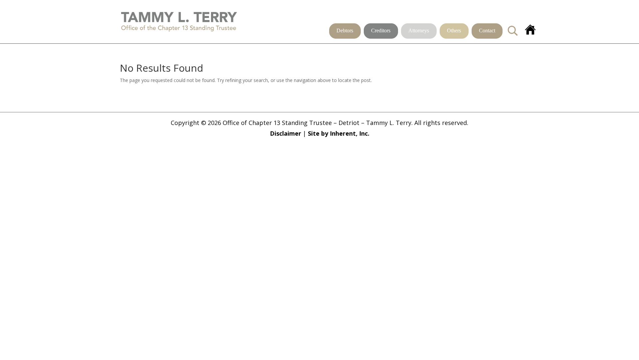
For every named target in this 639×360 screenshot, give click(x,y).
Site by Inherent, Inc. (338, 133)
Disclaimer (285, 133)
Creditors (380, 30)
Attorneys (418, 30)
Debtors (344, 30)
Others (454, 30)
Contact (487, 30)
